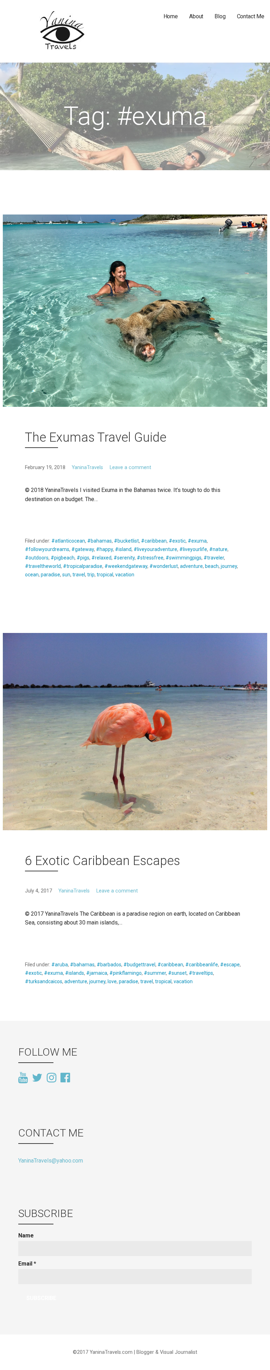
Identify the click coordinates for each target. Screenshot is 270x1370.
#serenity (124, 558)
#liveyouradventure (155, 549)
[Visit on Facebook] (65, 1077)
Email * (27, 1263)
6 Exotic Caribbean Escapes (102, 860)
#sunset (177, 973)
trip (91, 574)
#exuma (197, 541)
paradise (50, 574)
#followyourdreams (47, 549)
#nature (218, 549)
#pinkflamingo (125, 973)
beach (212, 566)
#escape (230, 964)
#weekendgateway (125, 566)
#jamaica (96, 973)
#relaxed (101, 558)
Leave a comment (130, 467)
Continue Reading (51, 516)
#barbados (109, 964)
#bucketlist (126, 541)
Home (170, 16)
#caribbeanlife (201, 964)
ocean (32, 574)
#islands (74, 973)
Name (26, 1235)
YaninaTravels (87, 467)
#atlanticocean (68, 541)
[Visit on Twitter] (37, 1078)
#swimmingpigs (183, 558)
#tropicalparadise (82, 566)
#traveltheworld (43, 566)
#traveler (214, 558)
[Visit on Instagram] (51, 1078)
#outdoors (37, 558)
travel (78, 574)
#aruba (59, 964)
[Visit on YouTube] (23, 1078)
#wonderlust (163, 566)
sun (66, 574)
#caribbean (154, 541)
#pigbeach (63, 558)
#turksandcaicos (43, 981)
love (112, 981)
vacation (124, 574)
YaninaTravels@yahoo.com (50, 1160)
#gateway (82, 549)
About (196, 16)
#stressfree (150, 558)
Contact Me (250, 16)
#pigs (83, 558)
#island (123, 549)
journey (229, 566)
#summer (155, 973)
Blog (219, 16)
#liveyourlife (193, 549)
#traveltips (201, 973)
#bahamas (99, 541)
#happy (104, 549)
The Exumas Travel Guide (95, 437)
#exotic (177, 541)
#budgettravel (139, 964)
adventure (191, 566)
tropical (105, 574)
